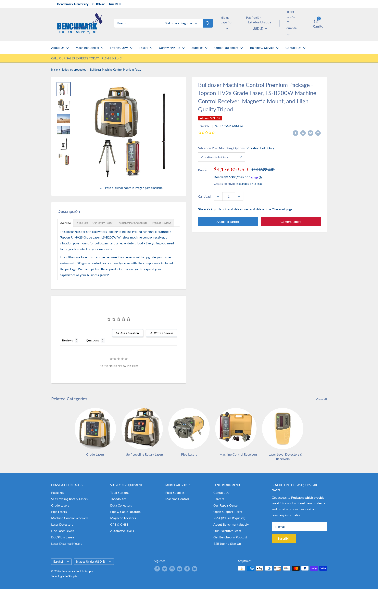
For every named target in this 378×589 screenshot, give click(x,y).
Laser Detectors (62, 524)
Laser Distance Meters (66, 543)
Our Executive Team (227, 531)
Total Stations (119, 492)
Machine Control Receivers (69, 518)
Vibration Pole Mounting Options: (236, 148)
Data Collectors (121, 505)
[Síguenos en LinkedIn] (194, 568)
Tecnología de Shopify (64, 576)
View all (322, 399)
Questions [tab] (92, 340)
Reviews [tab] (67, 340)
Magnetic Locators (123, 518)
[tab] (65, 223)
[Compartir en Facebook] (295, 133)
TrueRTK (114, 4)
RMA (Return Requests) (229, 518)
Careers (218, 499)
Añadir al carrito (228, 222)
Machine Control (87, 47)
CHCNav (98, 4)
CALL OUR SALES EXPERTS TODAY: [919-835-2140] (86, 58)
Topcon (203, 126)
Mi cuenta (291, 25)
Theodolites (118, 499)
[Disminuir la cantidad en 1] (218, 196)
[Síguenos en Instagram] (172, 568)
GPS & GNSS (119, 524)
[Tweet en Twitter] (310, 133)
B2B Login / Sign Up (227, 543)
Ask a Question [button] (129, 333)
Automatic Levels (122, 531)
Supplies (197, 47)
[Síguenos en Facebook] (157, 568)
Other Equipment (226, 47)
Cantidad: (204, 196)
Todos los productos (74, 69)
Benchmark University (72, 4)
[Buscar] (208, 23)
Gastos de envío (224, 184)
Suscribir (284, 538)
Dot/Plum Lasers (62, 537)
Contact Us (293, 47)
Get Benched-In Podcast (230, 537)
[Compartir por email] (318, 133)
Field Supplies (174, 492)
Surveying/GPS (169, 47)
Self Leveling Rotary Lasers (69, 499)
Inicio (54, 69)
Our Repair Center (226, 505)
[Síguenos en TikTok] (187, 568)
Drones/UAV (119, 47)
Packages (57, 492)
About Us (57, 47)
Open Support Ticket (227, 511)
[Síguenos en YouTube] (179, 568)
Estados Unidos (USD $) (90, 561)
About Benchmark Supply (231, 524)
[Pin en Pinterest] (303, 133)
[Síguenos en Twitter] (164, 568)
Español (58, 561)
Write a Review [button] (163, 333)
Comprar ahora (291, 222)
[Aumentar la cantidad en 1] (239, 196)
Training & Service (262, 47)
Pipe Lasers (59, 511)
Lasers (143, 47)
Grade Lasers (60, 505)
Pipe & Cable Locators (125, 511)
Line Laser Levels (62, 531)
